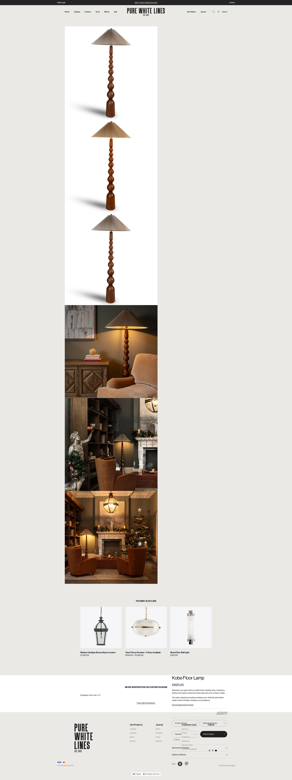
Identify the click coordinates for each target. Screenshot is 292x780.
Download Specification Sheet (183, 705)
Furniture (88, 12)
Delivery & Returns (179, 755)
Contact (232, 2)
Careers (159, 741)
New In (67, 12)
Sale (115, 12)
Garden (133, 741)
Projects (159, 733)
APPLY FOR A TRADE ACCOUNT (146, 3)
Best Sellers (191, 12)
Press (158, 737)
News (158, 729)
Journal (203, 12)
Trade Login (61, 2)
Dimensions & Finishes (180, 748)
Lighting (77, 12)
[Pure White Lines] (146, 12)
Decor (98, 12)
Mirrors (107, 12)
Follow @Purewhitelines (146, 703)
